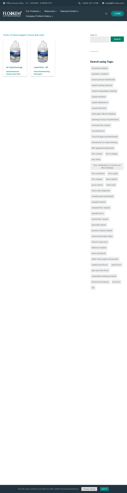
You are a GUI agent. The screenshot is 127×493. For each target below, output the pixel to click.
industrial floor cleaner (101, 208)
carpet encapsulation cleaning (104, 91)
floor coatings (111, 154)
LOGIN (117, 13)
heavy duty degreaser (101, 191)
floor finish (96, 159)
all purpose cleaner (100, 68)
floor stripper (97, 179)
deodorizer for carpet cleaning (104, 142)
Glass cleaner (111, 179)
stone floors (116, 265)
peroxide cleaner (99, 225)
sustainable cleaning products (104, 276)
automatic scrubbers (100, 74)
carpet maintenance (100, 102)
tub (93, 287)
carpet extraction (99, 97)
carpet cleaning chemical (102, 85)
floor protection (98, 173)
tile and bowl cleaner (100, 282)
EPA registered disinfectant (103, 148)
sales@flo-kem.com (114, 3)
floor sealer (113, 173)
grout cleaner (97, 185)
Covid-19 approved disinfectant (105, 137)
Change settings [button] (89, 489)
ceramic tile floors (99, 108)
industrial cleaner (99, 202)
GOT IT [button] (104, 489)
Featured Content (68, 11)
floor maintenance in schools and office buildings (107, 166)
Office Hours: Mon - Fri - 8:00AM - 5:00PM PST (29, 3)
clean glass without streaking (103, 114)
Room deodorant (99, 253)
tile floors (116, 282)
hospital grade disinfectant (102, 196)
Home (6, 35)
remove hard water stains (102, 236)
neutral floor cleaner (100, 219)
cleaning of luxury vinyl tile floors (105, 119)
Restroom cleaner (99, 248)
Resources (49, 11)
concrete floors (98, 131)
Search (93, 35)
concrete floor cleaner (101, 125)
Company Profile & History (38, 16)
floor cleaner (97, 154)
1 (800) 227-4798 (90, 3)
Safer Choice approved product (105, 259)
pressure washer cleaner (102, 230)
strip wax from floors (100, 270)
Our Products (32, 11)
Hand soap (111, 185)
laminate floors (98, 213)
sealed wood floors (100, 265)
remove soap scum (99, 242)
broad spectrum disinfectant (103, 80)
